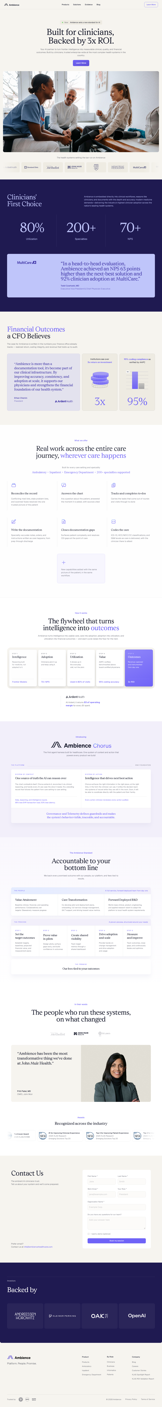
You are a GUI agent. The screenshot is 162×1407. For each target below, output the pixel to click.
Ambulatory (86, 1366)
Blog (134, 1362)
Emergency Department (91, 1374)
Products (85, 1362)
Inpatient (85, 1370)
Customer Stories (139, 1370)
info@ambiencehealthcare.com (38, 1247)
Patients (110, 1374)
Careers (135, 1366)
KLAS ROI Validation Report (143, 1379)
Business (110, 1366)
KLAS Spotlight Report (141, 1374)
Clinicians (111, 1362)
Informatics (111, 1370)
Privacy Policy (131, 1399)
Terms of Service (148, 1399)
